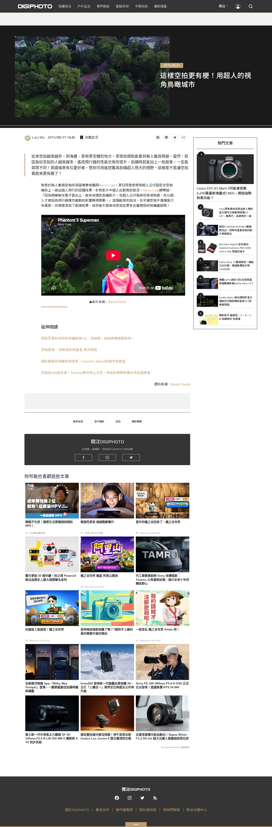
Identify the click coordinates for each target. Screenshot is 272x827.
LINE (166, 137)
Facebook (158, 137)
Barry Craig (107, 185)
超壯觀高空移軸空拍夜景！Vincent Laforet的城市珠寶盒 (83, 361)
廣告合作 (102, 810)
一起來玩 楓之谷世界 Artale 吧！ (158, 629)
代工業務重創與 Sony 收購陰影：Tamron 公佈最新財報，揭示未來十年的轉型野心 (162, 579)
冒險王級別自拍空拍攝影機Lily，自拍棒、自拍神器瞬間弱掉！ (88, 338)
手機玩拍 (141, 6)
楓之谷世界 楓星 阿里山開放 (99, 575)
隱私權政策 (147, 810)
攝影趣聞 (137, 421)
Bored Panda (117, 302)
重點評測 (122, 6)
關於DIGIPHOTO (77, 810)
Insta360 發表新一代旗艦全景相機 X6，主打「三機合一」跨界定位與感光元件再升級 (107, 687)
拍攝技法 (64, 6)
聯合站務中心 (197, 810)
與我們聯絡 (171, 810)
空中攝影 (99, 421)
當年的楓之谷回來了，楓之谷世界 (158, 522)
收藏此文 (91, 137)
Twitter (175, 137)
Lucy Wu (38, 137)
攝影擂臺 (160, 6)
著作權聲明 (124, 810)
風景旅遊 (78, 421)
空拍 (117, 421)
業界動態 (103, 6)
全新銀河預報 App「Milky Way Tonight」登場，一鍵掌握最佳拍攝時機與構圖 (51, 687)
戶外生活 (84, 6)
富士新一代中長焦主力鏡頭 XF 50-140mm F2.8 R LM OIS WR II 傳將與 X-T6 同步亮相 (52, 738)
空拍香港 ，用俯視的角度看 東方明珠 (69, 350)
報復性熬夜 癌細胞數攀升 (97, 522)
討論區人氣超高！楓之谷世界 (44, 629)
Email (183, 137)
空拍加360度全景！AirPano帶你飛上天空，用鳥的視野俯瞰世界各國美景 (95, 373)
